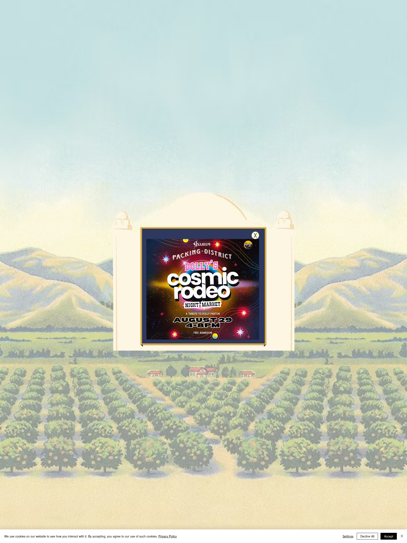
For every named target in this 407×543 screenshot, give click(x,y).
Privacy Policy (167, 536)
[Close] (401, 536)
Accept (388, 536)
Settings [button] (348, 536)
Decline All (367, 536)
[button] (255, 235)
